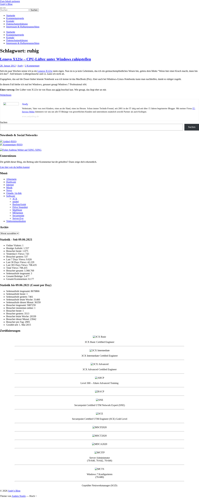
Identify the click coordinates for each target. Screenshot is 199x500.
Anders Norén (19, 496)
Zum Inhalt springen (10, 1)
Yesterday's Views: (15, 253)
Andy (20, 65)
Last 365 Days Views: (17, 265)
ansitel (15, 201)
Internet (10, 184)
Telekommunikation (16, 221)
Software (10, 196)
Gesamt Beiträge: (15, 276)
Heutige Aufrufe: (14, 248)
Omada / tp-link (14, 193)
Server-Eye (17, 218)
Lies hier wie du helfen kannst (15, 167)
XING (38, 150)
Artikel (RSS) (9, 141)
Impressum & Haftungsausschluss (22, 26)
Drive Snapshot (20, 207)
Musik (9, 187)
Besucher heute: (14, 251)
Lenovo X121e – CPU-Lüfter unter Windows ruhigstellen (45, 59)
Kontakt (10, 21)
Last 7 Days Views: (16, 259)
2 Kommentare (32, 65)
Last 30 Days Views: (16, 262)
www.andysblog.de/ (30, 116)
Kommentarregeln (15, 18)
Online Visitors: (14, 245)
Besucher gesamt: (15, 270)
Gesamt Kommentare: (17, 279)
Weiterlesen (5, 95)
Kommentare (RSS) (12, 144)
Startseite (10, 15)
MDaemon (17, 212)
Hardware (11, 182)
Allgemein (11, 179)
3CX (14, 198)
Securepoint (18, 215)
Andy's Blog (6, 4)
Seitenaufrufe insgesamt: (18, 273)
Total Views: (12, 267)
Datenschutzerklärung (17, 24)
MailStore (17, 210)
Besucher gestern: (15, 256)
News (9, 190)
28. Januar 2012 (8, 65)
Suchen (3, 122)
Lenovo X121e (44, 71)
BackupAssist (19, 204)
